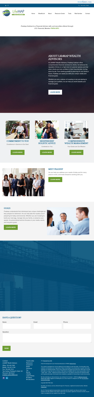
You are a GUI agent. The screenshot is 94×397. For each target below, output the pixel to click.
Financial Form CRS (47, 360)
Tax (27, 370)
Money (28, 372)
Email (35, 322)
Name (4, 322)
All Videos (29, 377)
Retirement (29, 363)
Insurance (29, 368)
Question (5, 332)
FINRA (53, 28)
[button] (41, 13)
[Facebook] (3, 378)
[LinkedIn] (5, 5)
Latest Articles (30, 376)
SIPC (45, 387)
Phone (65, 322)
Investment (29, 365)
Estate (28, 366)
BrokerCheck (73, 363)
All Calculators (30, 379)
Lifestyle (28, 374)
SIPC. (57, 28)
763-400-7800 (85, 5)
